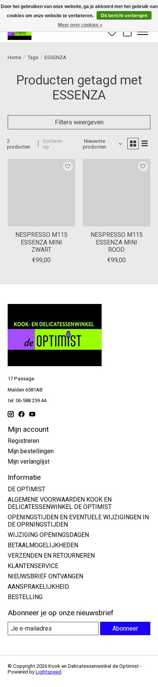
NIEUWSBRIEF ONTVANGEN (45, 576)
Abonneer (125, 628)
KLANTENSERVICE (33, 566)
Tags (32, 57)
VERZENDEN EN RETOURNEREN (51, 555)
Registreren (23, 440)
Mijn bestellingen (31, 451)
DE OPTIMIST (26, 489)
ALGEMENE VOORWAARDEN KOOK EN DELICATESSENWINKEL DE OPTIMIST (60, 503)
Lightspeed (48, 672)
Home (14, 57)
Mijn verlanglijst (28, 461)
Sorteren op (52, 144)
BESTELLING (25, 597)
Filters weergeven (79, 122)
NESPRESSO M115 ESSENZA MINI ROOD (117, 242)
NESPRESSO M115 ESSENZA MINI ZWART (41, 242)
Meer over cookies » (80, 25)
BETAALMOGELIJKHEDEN (43, 545)
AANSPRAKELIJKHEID (38, 586)
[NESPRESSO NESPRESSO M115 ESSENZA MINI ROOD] (116, 192)
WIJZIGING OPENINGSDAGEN (48, 534)
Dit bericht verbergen (124, 15)
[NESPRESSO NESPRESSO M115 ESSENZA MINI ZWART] (41, 192)
